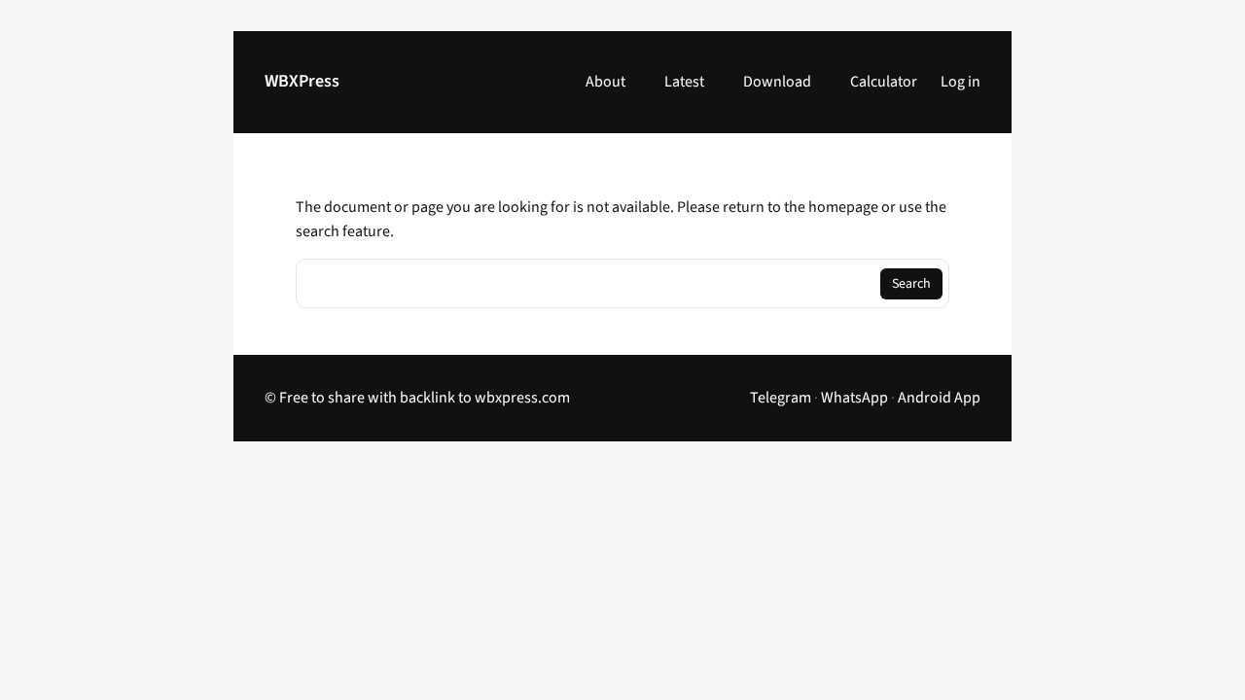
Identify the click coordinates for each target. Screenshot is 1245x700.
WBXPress (302, 81)
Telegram (780, 397)
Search (911, 284)
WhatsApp (854, 397)
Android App (939, 397)
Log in (960, 81)
